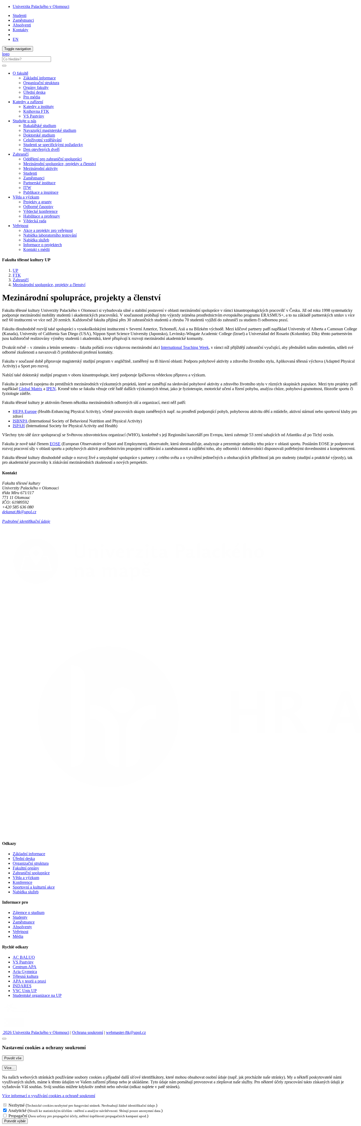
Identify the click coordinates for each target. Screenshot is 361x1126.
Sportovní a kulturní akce (34, 887)
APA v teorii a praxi (29, 981)
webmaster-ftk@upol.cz (126, 1032)
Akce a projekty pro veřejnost (48, 230)
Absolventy (22, 927)
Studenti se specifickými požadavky (53, 144)
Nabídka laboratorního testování (50, 235)
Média (18, 936)
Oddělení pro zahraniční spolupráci (52, 159)
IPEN (51, 388)
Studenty (20, 917)
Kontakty (20, 30)
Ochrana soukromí (87, 1032)
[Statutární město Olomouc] (14, 1027)
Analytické (17, 1110)
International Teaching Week (185, 347)
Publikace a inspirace (40, 192)
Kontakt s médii (36, 249)
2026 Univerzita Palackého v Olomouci (35, 1032)
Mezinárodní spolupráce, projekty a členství (59, 163)
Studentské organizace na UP (37, 995)
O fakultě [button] (20, 73)
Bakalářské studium (39, 125)
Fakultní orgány (26, 868)
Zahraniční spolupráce (31, 873)
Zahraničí (21, 280)
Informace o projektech (42, 244)
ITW (27, 187)
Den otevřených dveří (41, 149)
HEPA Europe (25, 411)
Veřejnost (20, 931)
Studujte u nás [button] (24, 121)
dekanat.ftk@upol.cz (19, 512)
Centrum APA (24, 967)
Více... (9, 1068)
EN (15, 39)
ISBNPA (20, 421)
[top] (4, 1038)
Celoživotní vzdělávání (42, 140)
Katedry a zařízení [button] (28, 102)
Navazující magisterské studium (49, 130)
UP (15, 270)
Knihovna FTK (36, 111)
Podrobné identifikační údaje (26, 521)
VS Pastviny (33, 116)
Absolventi (22, 25)
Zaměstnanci (23, 20)
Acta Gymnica (25, 971)
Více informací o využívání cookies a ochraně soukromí (48, 1095)
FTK (17, 275)
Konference (22, 882)
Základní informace (39, 78)
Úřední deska (34, 92)
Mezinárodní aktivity (40, 168)
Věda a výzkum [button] (26, 197)
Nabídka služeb (36, 240)
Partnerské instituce (39, 183)
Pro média (31, 97)
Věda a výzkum (26, 877)
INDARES (22, 986)
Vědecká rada (34, 221)
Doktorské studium (39, 135)
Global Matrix (30, 388)
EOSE (55, 444)
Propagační (17, 1116)
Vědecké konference (40, 211)
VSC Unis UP (25, 990)
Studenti (19, 15)
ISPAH (19, 426)
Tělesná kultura (25, 976)
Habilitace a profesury (41, 216)
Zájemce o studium (28, 912)
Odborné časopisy (38, 206)
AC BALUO (24, 957)
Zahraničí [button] (21, 154)
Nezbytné (16, 1105)
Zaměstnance (24, 922)
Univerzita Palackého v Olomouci (41, 6)
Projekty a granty (37, 202)
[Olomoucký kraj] (20, 1013)
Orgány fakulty (36, 87)
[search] (4, 65)
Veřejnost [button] (20, 225)
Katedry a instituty (38, 106)
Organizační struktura (41, 82)
